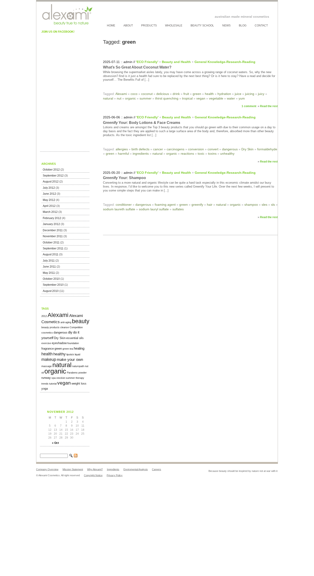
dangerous (60, 332)
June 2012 (49, 193)
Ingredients (113, 469)
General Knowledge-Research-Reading (224, 62)
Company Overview (47, 469)
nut (86, 366)
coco (134, 94)
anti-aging (65, 322)
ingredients (141, 153)
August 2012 (51, 181)
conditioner (124, 204)
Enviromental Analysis (135, 469)
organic (55, 371)
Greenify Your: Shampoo (124, 178)
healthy (59, 354)
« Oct (55, 443)
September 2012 (53, 175)
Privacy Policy (115, 475)
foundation (73, 343)
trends (45, 383)
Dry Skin (60, 338)
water (231, 98)
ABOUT (128, 25)
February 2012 (52, 218)
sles (264, 204)
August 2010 (51, 291)
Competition (76, 327)
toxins (212, 153)
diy (70, 332)
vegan (64, 383)
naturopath (78, 366)
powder (82, 372)
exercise (46, 343)
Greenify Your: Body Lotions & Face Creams (141, 123)
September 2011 (53, 248)
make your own (70, 359)
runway (46, 377)
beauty (80, 321)
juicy (261, 94)
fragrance (47, 348)
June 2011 (49, 266)
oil (42, 372)
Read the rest (269, 106)
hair (209, 204)
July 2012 (49, 187)
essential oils (75, 338)
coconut (147, 94)
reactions (187, 153)
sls (273, 204)
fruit (186, 94)
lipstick (70, 354)
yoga (44, 388)
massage (46, 366)
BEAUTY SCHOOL (202, 25)
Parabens (72, 372)
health (47, 353)
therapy (80, 377)
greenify (197, 204)
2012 (44, 316)
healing (79, 348)
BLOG (242, 25)
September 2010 (53, 284)
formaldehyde (267, 149)
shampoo (251, 204)
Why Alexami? (95, 469)
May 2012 (49, 200)
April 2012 (49, 206)
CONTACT (261, 25)
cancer (158, 149)
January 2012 (51, 224)
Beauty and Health (176, 62)
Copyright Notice (93, 475)
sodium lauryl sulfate (154, 209)
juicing (249, 94)
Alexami (58, 315)
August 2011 (50, 254)
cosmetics (47, 332)
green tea (68, 348)
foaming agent (165, 204)
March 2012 (50, 212)
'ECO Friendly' (147, 62)
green (58, 348)
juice (238, 94)
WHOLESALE (173, 25)
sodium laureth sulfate (119, 209)
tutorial (53, 383)
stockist (60, 377)
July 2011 (49, 260)
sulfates (178, 209)
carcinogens (175, 149)
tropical (187, 98)
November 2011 (53, 236)
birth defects (140, 149)
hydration (224, 94)
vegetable (216, 98)
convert (213, 149)
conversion (196, 149)
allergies (122, 149)
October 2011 (51, 242)
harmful (123, 153)
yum (242, 98)
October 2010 (51, 278)
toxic (201, 153)
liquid (77, 354)
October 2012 (51, 169)
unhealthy (227, 153)
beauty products (50, 327)
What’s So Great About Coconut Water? (137, 67)
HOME (111, 25)
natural (61, 365)
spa (53, 377)
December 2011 (53, 230)
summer (70, 377)
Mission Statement (73, 469)
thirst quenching (166, 98)
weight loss (78, 383)
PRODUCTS (149, 25)
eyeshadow (59, 343)
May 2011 (49, 272)
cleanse (64, 327)
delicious (162, 94)
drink (176, 94)
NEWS (226, 25)
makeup (48, 359)
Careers (156, 469)
